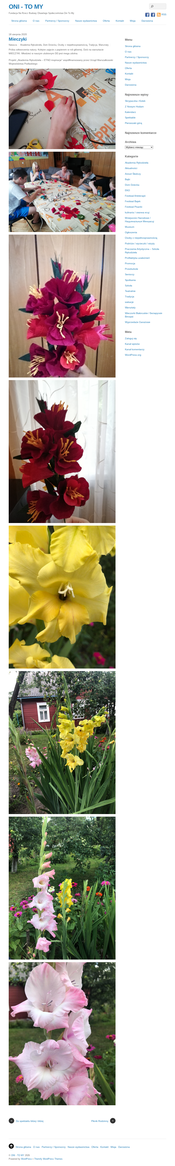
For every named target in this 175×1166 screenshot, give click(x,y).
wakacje (129, 302)
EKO (127, 190)
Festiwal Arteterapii (135, 195)
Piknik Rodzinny (102, 1120)
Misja (133, 20)
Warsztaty (104, 45)
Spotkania (130, 280)
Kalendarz (130, 112)
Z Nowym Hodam (134, 106)
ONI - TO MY (17, 1155)
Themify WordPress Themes (48, 1159)
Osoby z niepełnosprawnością (72, 45)
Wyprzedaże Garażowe (137, 322)
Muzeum (129, 226)
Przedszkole (131, 269)
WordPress (26, 1159)
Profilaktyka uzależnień (137, 258)
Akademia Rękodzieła (31, 45)
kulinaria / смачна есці (137, 212)
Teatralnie (130, 291)
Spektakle (130, 117)
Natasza (13, 45)
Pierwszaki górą (133, 123)
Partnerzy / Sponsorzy (57, 20)
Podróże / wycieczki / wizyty (140, 243)
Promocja (130, 263)
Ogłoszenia (131, 232)
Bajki (127, 179)
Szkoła (128, 285)
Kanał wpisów (132, 344)
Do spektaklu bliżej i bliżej (27, 1120)
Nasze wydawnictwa (86, 20)
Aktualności (131, 168)
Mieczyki (18, 39)
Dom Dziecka (49, 45)
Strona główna (19, 20)
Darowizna (147, 20)
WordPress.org (133, 354)
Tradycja (93, 45)
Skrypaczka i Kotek (135, 101)
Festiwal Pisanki (133, 206)
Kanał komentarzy (134, 349)
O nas (36, 20)
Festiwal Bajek (132, 201)
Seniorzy (129, 274)
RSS (163, 14)
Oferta (106, 20)
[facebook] (147, 15)
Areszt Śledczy (133, 173)
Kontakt (120, 20)
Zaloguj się (131, 338)
